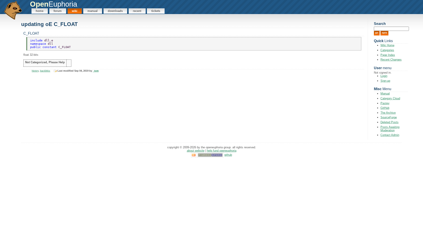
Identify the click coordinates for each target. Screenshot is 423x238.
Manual (92, 11)
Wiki (74, 11)
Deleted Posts (389, 122)
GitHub (384, 108)
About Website (195, 150)
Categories (387, 50)
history (35, 70)
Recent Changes (391, 59)
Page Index (387, 55)
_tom (96, 70)
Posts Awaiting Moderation (389, 128)
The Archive (388, 112)
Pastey (385, 103)
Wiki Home (387, 45)
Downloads (115, 11)
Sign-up (385, 80)
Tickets (155, 11)
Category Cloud (390, 98)
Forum (58, 11)
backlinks (45, 70)
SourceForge (388, 117)
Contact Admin (389, 135)
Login (383, 76)
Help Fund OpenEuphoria (221, 150)
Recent (137, 11)
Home (39, 11)
